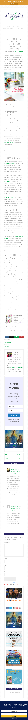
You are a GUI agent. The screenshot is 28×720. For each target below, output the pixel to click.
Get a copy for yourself (9, 197)
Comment (7, 542)
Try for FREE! (14, 3)
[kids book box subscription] (14, 665)
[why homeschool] (14, 646)
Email (6, 565)
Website (6, 571)
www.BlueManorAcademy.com (16, 367)
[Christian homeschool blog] (14, 603)
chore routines (7, 181)
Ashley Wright (14, 469)
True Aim (14, 16)
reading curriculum (8, 142)
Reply (8, 498)
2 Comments (20, 51)
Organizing (6, 346)
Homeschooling (7, 341)
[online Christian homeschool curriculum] (14, 627)
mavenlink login (15, 506)
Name (6, 558)
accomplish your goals (9, 163)
